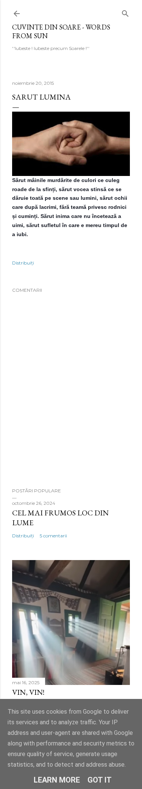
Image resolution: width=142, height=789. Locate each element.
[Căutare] (125, 12)
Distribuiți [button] (23, 263)
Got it (99, 779)
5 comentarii (53, 535)
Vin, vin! (28, 692)
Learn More (57, 779)
